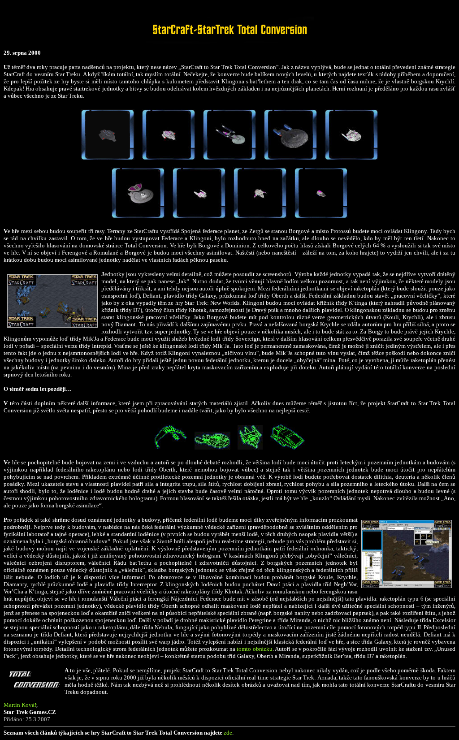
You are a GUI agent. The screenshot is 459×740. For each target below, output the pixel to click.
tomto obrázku (254, 648)
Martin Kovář (20, 704)
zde (228, 732)
